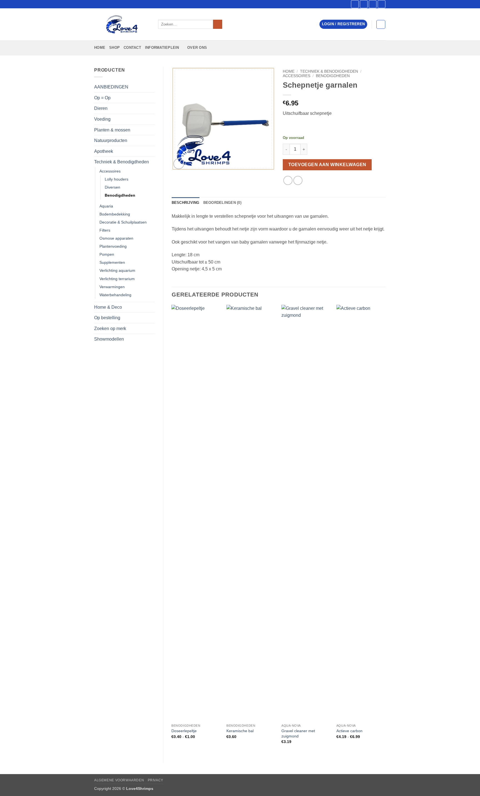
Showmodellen (109, 339)
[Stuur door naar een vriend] (297, 180)
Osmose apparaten (116, 238)
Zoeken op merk (110, 328)
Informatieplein (162, 47)
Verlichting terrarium (117, 279)
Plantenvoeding (113, 246)
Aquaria (106, 206)
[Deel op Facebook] (287, 180)
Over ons (197, 47)
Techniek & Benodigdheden (121, 161)
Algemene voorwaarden (119, 780)
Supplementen (112, 262)
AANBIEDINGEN (111, 87)
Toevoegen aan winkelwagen (327, 164)
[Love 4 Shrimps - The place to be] (122, 24)
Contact (132, 47)
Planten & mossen (112, 130)
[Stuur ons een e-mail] (373, 4)
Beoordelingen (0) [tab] (222, 203)
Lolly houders (116, 179)
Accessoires (110, 171)
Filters (104, 230)
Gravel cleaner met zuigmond (298, 733)
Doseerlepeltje (184, 731)
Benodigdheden (120, 195)
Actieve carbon (349, 731)
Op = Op (102, 97)
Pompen (106, 254)
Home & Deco (108, 307)
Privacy (155, 780)
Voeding (102, 119)
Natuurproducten (110, 140)
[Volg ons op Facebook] (355, 4)
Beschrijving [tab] (185, 203)
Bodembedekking (114, 214)
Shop (114, 47)
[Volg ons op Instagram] (364, 4)
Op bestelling (107, 317)
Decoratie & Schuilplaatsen (123, 222)
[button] (343, 24)
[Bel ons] (382, 4)
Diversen (112, 187)
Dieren (101, 108)
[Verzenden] (217, 24)
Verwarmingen (112, 287)
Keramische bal (240, 731)
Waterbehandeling (115, 295)
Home (99, 47)
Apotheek (103, 151)
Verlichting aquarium (117, 270)
